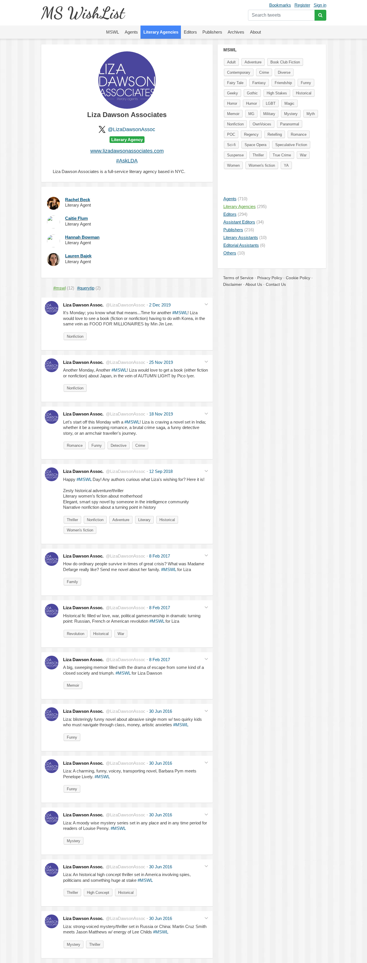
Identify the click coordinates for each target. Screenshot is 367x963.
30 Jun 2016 (160, 711)
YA (286, 165)
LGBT (271, 103)
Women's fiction (80, 530)
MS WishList (82, 13)
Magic (289, 103)
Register (302, 5)
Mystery (73, 841)
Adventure (120, 520)
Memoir (73, 685)
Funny (96, 445)
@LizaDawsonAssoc (131, 129)
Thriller (72, 520)
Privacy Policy (269, 277)
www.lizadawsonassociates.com (127, 151)
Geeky (232, 93)
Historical (167, 520)
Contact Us (276, 284)
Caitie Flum (76, 218)
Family (72, 582)
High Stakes (277, 93)
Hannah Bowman (82, 237)
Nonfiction (75, 336)
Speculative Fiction (291, 145)
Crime (140, 445)
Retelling (275, 134)
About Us (253, 284)
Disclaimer (232, 284)
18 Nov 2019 (161, 413)
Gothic (252, 93)
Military (269, 114)
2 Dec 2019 (160, 304)
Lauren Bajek (78, 255)
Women (233, 165)
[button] (206, 304)
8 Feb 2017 (159, 556)
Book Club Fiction (285, 62)
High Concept (98, 892)
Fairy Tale (235, 83)
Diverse (284, 72)
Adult (231, 62)
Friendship (283, 83)
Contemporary (238, 72)
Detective (118, 445)
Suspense (235, 155)
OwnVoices (262, 124)
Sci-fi (231, 145)
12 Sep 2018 (161, 471)
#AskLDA (127, 161)
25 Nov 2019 (161, 362)
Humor (251, 103)
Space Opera (255, 145)
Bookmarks (280, 5)
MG (251, 114)
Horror (232, 103)
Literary (144, 520)
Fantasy (259, 83)
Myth (311, 114)
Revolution (75, 634)
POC (231, 134)
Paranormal (289, 124)
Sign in (320, 5)
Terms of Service (238, 277)
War (121, 634)
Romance (75, 445)
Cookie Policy (298, 277)
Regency (251, 134)
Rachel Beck (77, 199)
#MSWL (180, 312)
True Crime (282, 155)
